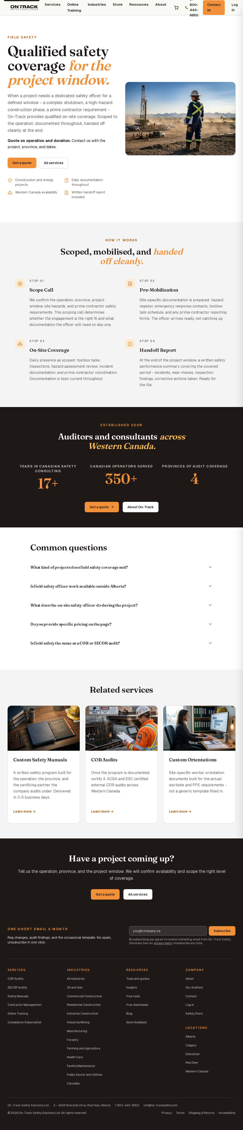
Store (118, 4)
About (160, 4)
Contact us (214, 7)
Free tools (133, 996)
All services (53, 163)
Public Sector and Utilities (84, 1075)
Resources (139, 4)
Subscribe (222, 931)
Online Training (18, 1014)
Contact (191, 996)
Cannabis (73, 1083)
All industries (75, 979)
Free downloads (137, 1005)
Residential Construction (84, 1005)
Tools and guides (137, 979)
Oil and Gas (74, 987)
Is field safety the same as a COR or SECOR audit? (75, 643)
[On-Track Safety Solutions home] (24, 7)
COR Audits (15, 979)
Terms (180, 1113)
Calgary (191, 1045)
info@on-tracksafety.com (161, 1105)
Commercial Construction (84, 996)
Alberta (190, 1037)
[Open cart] (176, 7)
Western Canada (197, 1071)
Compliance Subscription (25, 1022)
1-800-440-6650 (127, 1105)
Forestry (72, 1040)
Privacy (167, 1113)
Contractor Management (25, 1005)
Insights (131, 987)
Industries (97, 4)
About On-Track (140, 507)
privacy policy (163, 943)
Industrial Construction (82, 1014)
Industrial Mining (78, 1022)
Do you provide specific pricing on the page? (70, 624)
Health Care (75, 1057)
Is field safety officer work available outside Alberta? (78, 586)
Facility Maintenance (81, 1066)
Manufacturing (77, 1031)
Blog (129, 1014)
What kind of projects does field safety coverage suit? (79, 567)
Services (53, 4)
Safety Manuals (18, 996)
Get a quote (22, 163)
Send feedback (136, 1022)
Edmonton (193, 1054)
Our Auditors (194, 987)
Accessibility (227, 1113)
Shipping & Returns (201, 1113)
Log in (235, 7)
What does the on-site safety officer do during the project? (84, 605)
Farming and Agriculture (83, 1048)
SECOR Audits (17, 987)
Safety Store (194, 1014)
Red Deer (192, 1063)
